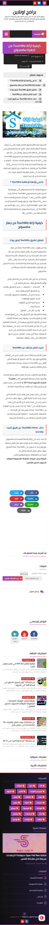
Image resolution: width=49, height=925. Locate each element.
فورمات (39, 808)
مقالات (39, 819)
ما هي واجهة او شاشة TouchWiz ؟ (23, 80)
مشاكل (15, 813)
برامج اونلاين (24, 11)
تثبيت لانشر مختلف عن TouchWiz (24, 94)
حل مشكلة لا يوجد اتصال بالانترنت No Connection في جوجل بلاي (19, 723)
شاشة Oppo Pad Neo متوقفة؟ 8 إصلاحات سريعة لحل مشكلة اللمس (26, 857)
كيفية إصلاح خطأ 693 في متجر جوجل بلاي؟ (19, 665)
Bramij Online (40, 863)
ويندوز (15, 819)
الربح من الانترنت (36, 791)
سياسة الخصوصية (36, 884)
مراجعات (28, 813)
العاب (21, 791)
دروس (24, 61)
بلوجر (40, 797)
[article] (24, 526)
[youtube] (35, 3)
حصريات (39, 802)
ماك (40, 813)
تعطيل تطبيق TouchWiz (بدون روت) (23, 89)
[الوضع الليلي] (42, 918)
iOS (41, 785)
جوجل (15, 797)
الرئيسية (37, 34)
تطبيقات (28, 797)
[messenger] (39, 3)
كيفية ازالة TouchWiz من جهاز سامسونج (25, 85)
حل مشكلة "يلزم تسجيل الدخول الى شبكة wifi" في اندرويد (19, 683)
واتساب (27, 819)
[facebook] (26, 921)
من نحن (40, 896)
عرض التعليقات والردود (12, 578)
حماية (27, 802)
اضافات (19, 785)
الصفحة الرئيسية (35, 61)
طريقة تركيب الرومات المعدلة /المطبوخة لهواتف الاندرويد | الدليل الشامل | (20, 703)
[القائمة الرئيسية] (6, 33)
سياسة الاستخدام (36, 890)
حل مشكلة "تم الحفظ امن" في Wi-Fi (19, 741)
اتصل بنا (40, 903)
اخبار (31, 785)
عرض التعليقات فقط (32, 578)
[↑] (25, 914)
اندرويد (9, 791)
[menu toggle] (44, 3)
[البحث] (5, 3)
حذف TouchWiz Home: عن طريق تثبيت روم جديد (25, 100)
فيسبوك (26, 808)
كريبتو (13, 808)
